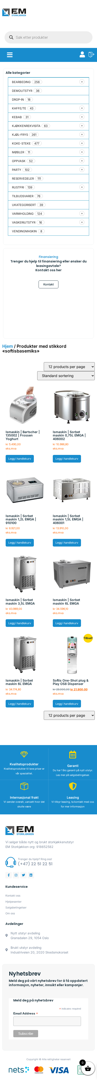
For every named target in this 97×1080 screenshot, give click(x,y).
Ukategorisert (24, 205)
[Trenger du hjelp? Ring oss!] (10, 862)
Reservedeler (23, 178)
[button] (9, 55)
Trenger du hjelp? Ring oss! (35, 859)
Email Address (25, 1013)
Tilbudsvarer (22, 196)
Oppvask (18, 161)
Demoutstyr (22, 91)
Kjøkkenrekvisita (26, 126)
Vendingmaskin (24, 231)
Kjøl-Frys (20, 134)
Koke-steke (21, 143)
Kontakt (48, 284)
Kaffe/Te (19, 108)
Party (16, 170)
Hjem (7, 346)
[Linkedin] (31, 875)
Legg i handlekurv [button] (19, 458)
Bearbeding (21, 82)
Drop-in (18, 99)
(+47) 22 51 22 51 (35, 864)
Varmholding (23, 213)
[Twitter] (23, 875)
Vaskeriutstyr (23, 222)
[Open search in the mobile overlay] (48, 37)
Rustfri (18, 187)
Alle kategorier (18, 72)
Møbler (18, 152)
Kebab (17, 117)
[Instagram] (16, 875)
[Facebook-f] (8, 875)
